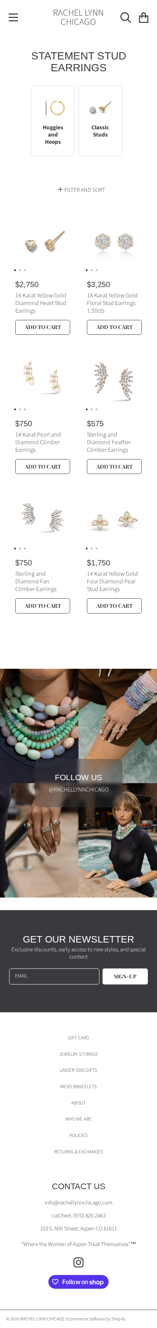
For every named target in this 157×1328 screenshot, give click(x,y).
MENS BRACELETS (78, 1086)
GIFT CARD (78, 1037)
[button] (13, 17)
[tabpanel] (43, 242)
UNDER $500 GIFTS (78, 1070)
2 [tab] (20, 270)
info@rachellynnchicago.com (78, 1203)
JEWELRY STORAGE (78, 1054)
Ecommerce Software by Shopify (95, 1319)
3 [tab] (25, 270)
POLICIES (78, 1135)
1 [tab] (15, 270)
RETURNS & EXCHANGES (78, 1151)
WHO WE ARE (78, 1119)
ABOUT (78, 1103)
